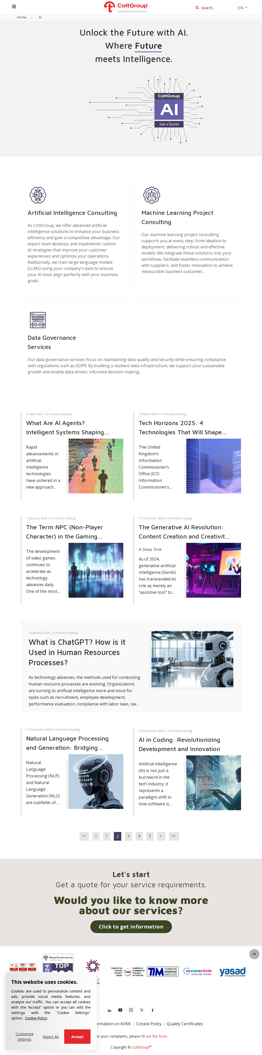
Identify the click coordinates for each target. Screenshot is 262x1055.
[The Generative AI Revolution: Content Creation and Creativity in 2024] (213, 570)
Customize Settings (25, 1036)
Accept (77, 1036)
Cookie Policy (36, 1018)
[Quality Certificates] (23, 971)
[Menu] (14, 6)
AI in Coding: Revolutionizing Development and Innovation (179, 744)
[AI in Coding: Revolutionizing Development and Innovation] (213, 782)
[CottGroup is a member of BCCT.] (93, 971)
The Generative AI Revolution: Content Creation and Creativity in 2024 (183, 532)
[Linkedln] (109, 1010)
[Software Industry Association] (232, 971)
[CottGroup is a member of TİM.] (163, 971)
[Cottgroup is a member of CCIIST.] (127, 971)
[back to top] (254, 954)
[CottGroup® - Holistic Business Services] (126, 6)
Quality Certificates (185, 1024)
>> (174, 835)
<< (84, 835)
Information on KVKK (110, 1024)
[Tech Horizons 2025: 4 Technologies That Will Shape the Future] (213, 466)
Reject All (51, 1036)
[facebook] (152, 1010)
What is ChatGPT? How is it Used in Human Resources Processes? (77, 652)
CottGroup (141, 1047)
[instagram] (131, 1010)
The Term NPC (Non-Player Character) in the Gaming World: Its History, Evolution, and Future (67, 532)
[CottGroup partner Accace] (197, 971)
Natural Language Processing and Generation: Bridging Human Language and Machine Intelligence (69, 743)
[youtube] (120, 1010)
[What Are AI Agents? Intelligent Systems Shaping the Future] (96, 466)
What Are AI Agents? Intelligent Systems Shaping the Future (65, 428)
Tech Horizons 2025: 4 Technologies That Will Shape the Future (180, 428)
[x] (142, 1010)
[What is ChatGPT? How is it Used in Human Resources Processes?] (192, 658)
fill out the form (154, 1036)
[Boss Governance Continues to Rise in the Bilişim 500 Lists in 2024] (57, 971)
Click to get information (131, 926)
